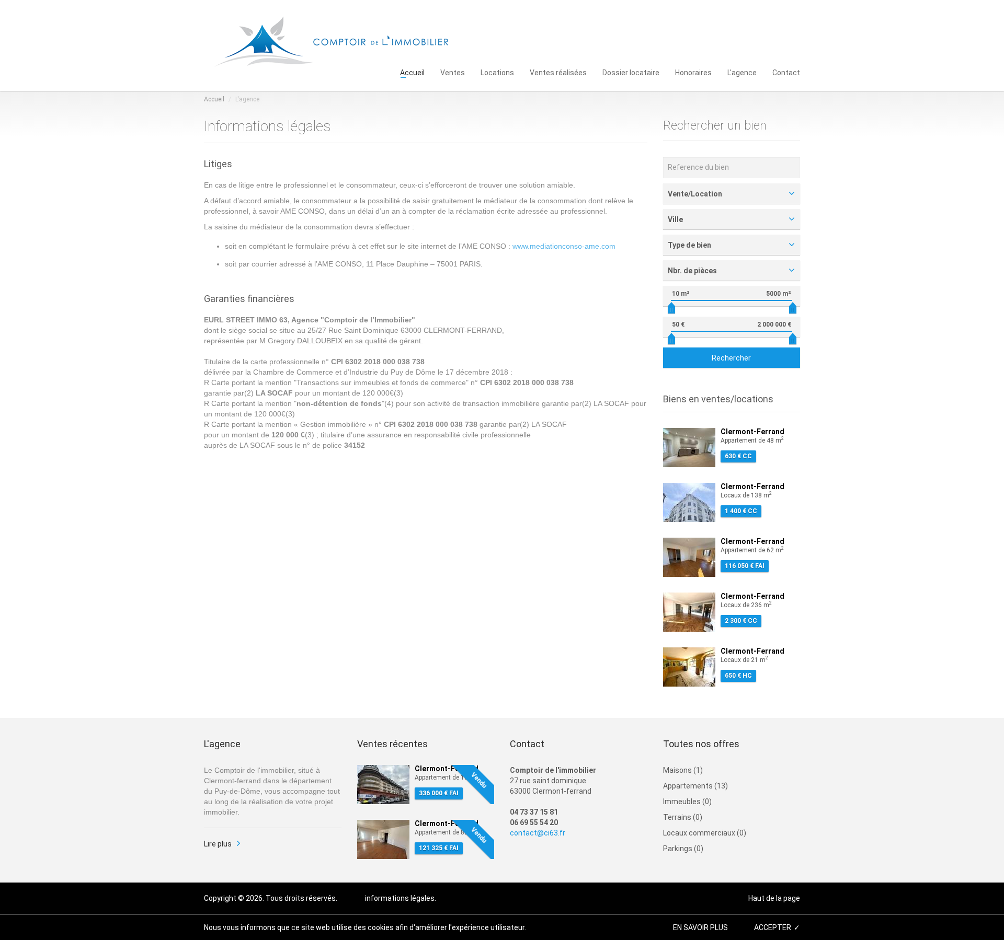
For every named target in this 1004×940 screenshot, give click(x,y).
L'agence (742, 71)
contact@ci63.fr (537, 833)
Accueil (412, 71)
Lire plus (218, 844)
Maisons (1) (683, 770)
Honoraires (693, 71)
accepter (772, 927)
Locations (497, 71)
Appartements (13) (695, 786)
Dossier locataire (630, 71)
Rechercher (731, 358)
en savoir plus (700, 927)
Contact (786, 71)
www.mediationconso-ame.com (563, 246)
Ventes (452, 71)
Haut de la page (774, 898)
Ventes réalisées (558, 71)
